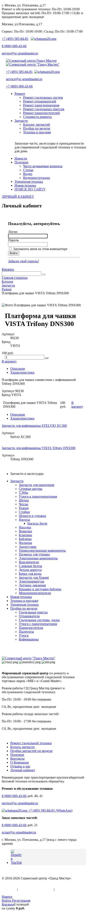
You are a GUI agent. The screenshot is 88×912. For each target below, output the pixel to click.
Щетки (24, 500)
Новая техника (21, 597)
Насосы (24, 519)
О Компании (19, 762)
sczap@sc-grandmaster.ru (19, 832)
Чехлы (23, 504)
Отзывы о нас (20, 766)
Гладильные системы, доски (39, 620)
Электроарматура (31, 581)
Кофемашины (29, 639)
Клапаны (25, 535)
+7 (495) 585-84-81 (15, 39)
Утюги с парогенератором (38, 624)
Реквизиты (63, 889)
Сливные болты (30, 566)
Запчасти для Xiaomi (34, 577)
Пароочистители (31, 628)
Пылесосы (26, 631)
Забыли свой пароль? (23, 261)
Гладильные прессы (33, 612)
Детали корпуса (30, 570)
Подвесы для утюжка (34, 554)
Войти (7, 900)
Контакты (17, 758)
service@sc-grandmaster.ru (20, 53)
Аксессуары (27, 546)
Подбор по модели (23, 608)
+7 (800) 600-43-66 (19, 86)
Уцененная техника (24, 604)
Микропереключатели (35, 593)
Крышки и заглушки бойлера (40, 589)
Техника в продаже (24, 600)
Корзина (8, 269)
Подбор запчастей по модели (31, 751)
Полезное (17, 754)
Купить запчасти (22, 747)
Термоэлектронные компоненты (42, 550)
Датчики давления (32, 585)
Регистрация (21, 900)
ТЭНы (23, 492)
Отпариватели (29, 616)
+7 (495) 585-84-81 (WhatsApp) (49, 810)
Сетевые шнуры (30, 489)
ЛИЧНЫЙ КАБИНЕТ (18, 196)
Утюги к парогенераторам (38, 496)
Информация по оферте (36, 889)
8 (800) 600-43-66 (14, 46)
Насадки (25, 527)
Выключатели (29, 562)
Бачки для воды (30, 573)
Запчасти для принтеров (36, 485)
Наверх (7, 896)
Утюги (24, 635)
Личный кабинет (22, 770)
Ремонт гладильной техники (31, 743)
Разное (24, 508)
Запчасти (16, 481)
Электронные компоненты (38, 558)
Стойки (24, 512)
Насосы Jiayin (37, 523)
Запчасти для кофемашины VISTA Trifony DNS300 (38, 448)
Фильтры (25, 543)
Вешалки (25, 531)
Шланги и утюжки (32, 516)
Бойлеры (25, 539)
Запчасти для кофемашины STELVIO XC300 (34, 425)
